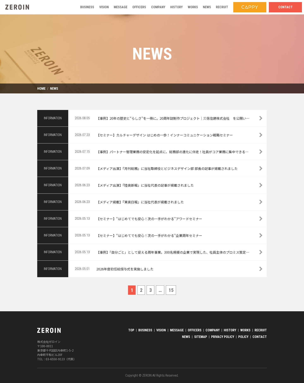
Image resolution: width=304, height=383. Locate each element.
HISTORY (230, 330)
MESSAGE (177, 330)
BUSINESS (145, 330)
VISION (161, 330)
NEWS (54, 89)
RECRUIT (261, 330)
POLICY (243, 337)
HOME (41, 89)
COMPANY (213, 330)
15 (171, 290)
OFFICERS (194, 330)
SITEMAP (200, 337)
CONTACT (260, 337)
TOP (131, 330)
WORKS (245, 330)
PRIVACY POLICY (222, 337)
